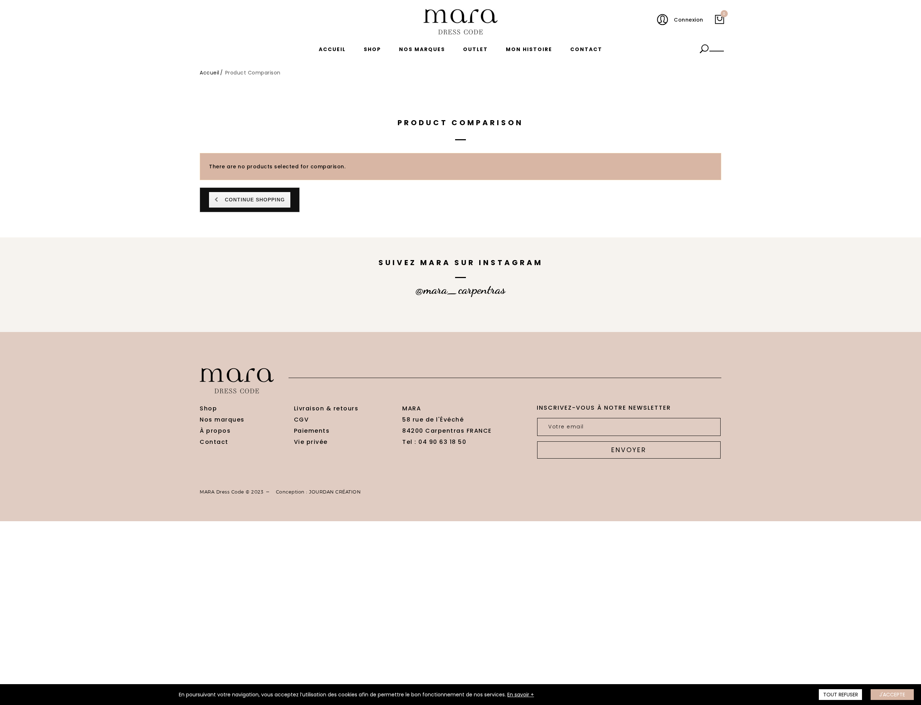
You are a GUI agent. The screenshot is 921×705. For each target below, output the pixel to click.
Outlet (475, 49)
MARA (411, 408)
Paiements (312, 431)
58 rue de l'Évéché (433, 419)
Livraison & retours (326, 408)
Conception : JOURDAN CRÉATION (318, 492)
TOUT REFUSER (840, 694)
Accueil (332, 49)
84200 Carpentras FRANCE (447, 431)
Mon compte (664, 20)
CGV (301, 419)
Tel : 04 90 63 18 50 (434, 442)
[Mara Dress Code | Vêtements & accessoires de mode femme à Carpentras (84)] (460, 22)
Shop (372, 49)
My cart (724, 15)
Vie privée (311, 442)
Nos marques (422, 49)
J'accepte (892, 694)
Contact (586, 49)
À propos (215, 431)
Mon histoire (529, 49)
